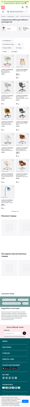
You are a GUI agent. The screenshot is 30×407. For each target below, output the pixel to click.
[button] (27, 7)
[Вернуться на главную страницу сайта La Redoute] (3, 7)
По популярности (7, 40)
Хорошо (25, 401)
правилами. (17, 405)
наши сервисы (6, 347)
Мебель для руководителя (9, 300)
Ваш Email (6, 330)
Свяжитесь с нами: (8, 359)
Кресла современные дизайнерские (11, 303)
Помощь (4, 341)
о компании (6, 353)
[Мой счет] (22, 7)
